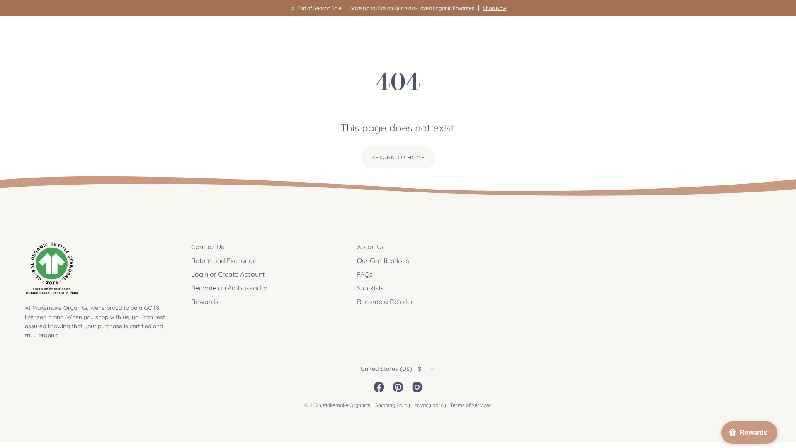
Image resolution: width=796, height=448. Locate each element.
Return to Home (397, 157)
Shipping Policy (392, 405)
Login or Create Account (228, 274)
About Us (371, 247)
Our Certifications (383, 260)
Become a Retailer (385, 301)
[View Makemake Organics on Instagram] (417, 387)
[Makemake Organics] (54, 31)
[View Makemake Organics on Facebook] (379, 387)
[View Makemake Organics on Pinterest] (398, 387)
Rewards (204, 301)
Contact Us (207, 247)
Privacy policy (430, 405)
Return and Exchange (224, 260)
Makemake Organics (346, 405)
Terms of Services (471, 405)
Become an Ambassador (229, 288)
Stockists (370, 288)
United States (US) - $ (391, 369)
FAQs (365, 274)
